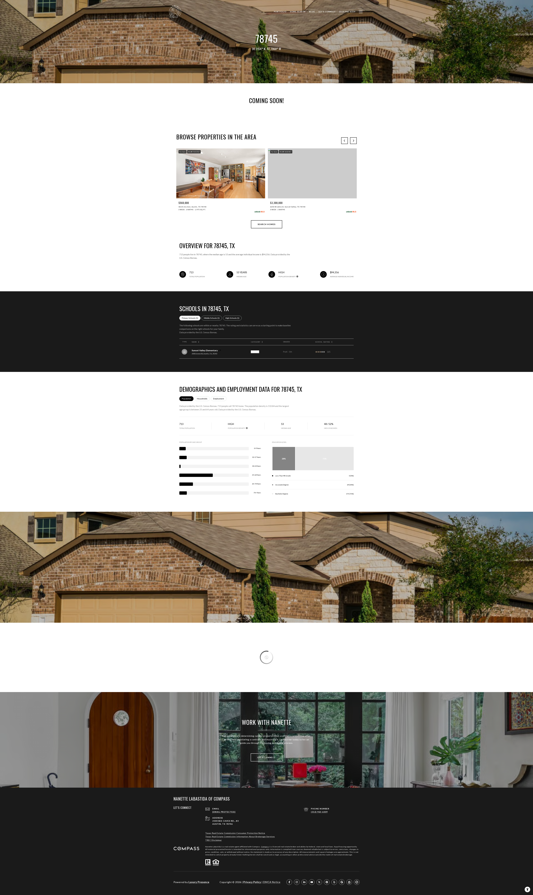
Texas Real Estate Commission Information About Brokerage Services (240, 836)
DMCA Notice (271, 882)
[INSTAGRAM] (297, 882)
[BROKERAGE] (356, 882)
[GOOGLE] (342, 882)
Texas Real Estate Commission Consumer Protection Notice (235, 833)
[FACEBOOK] (289, 882)
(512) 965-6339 (319, 812)
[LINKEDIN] (304, 882)
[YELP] (334, 882)
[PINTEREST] (327, 882)
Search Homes (267, 224)
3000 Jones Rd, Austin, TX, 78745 (204, 353)
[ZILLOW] (349, 882)
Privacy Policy (252, 882)
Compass (265, 847)
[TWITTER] (319, 882)
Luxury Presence (198, 882)
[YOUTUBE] (312, 882)
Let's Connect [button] (266, 757)
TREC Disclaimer (213, 840)
